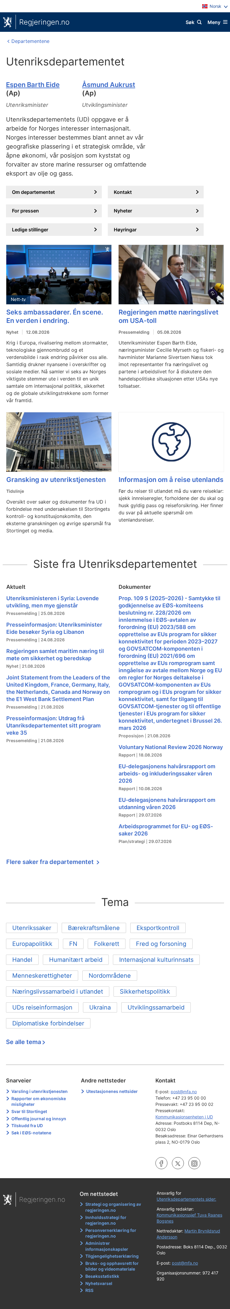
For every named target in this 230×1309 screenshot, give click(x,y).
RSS (89, 1290)
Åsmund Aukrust (108, 85)
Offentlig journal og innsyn (38, 1118)
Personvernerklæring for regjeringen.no (110, 1233)
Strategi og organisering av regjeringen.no (113, 1207)
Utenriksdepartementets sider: (186, 1199)
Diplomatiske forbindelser (48, 1023)
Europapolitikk (32, 943)
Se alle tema (23, 1042)
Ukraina (100, 1007)
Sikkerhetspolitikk (145, 991)
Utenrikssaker (31, 927)
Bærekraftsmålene (94, 927)
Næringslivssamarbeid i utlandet (57, 991)
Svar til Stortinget (29, 1111)
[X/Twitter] (178, 1164)
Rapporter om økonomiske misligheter (38, 1101)
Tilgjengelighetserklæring (112, 1256)
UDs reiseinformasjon (42, 1007)
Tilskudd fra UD (27, 1125)
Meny (214, 22)
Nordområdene (110, 975)
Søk (190, 22)
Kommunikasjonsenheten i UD (184, 1116)
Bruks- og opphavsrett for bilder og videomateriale (112, 1266)
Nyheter (123, 211)
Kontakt (123, 192)
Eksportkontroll (158, 927)
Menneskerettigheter (42, 975)
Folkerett (106, 943)
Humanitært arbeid (75, 959)
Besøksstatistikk (102, 1276)
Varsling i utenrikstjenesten (39, 1091)
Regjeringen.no (44, 22)
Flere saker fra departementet (50, 861)
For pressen (25, 211)
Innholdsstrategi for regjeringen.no (105, 1220)
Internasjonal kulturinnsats (156, 959)
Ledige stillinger (30, 230)
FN (73, 943)
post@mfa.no (184, 1091)
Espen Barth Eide (33, 85)
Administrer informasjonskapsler (106, 1246)
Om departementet (33, 192)
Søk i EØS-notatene (31, 1132)
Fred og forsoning (161, 943)
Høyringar (125, 230)
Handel (22, 959)
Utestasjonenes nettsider (112, 1091)
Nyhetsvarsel (98, 1283)
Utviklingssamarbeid (156, 1007)
